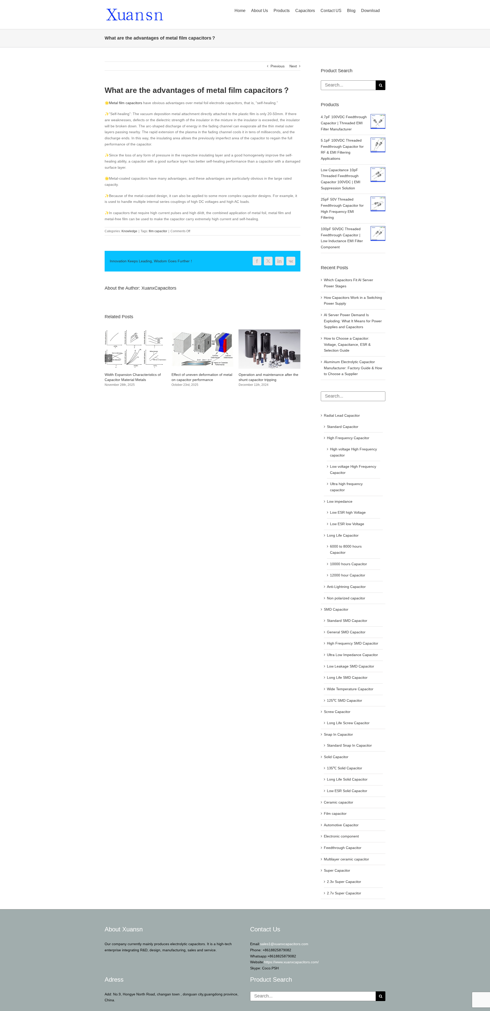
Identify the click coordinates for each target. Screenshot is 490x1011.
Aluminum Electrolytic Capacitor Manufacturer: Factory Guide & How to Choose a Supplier (353, 368)
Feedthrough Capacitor (342, 848)
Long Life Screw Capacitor (348, 723)
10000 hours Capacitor (348, 564)
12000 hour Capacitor (347, 575)
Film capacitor (335, 813)
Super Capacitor (337, 870)
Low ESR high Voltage (348, 512)
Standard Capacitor (342, 427)
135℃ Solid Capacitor (344, 768)
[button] (108, 361)
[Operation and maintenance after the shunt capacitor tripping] (202, 331)
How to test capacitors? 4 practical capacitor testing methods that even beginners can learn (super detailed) (268, 380)
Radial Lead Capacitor (342, 415)
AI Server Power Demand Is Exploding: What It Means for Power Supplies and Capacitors (353, 321)
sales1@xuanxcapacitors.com (284, 944)
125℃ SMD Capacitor (344, 700)
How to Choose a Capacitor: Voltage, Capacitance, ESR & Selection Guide (347, 344)
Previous (278, 66)
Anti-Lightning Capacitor (346, 587)
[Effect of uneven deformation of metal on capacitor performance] (135, 331)
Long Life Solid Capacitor (347, 779)
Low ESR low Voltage (347, 524)
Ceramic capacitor (338, 802)
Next (293, 66)
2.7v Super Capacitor (344, 893)
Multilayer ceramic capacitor (346, 859)
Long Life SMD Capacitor (347, 677)
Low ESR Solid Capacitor (347, 791)
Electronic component (341, 836)
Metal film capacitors (125, 103)
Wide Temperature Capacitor (350, 689)
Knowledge (129, 231)
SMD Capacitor (336, 609)
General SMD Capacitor (346, 632)
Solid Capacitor (336, 757)
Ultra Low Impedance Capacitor (352, 655)
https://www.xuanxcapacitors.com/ (291, 962)
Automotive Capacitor (341, 825)
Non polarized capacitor (346, 598)
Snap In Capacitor (338, 734)
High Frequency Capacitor (348, 438)
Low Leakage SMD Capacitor (350, 666)
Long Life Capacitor (343, 535)
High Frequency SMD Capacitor (352, 643)
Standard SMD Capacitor (347, 621)
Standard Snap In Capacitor (349, 745)
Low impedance (339, 501)
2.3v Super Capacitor (344, 882)
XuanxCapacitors (158, 288)
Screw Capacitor (337, 712)
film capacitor (158, 231)
